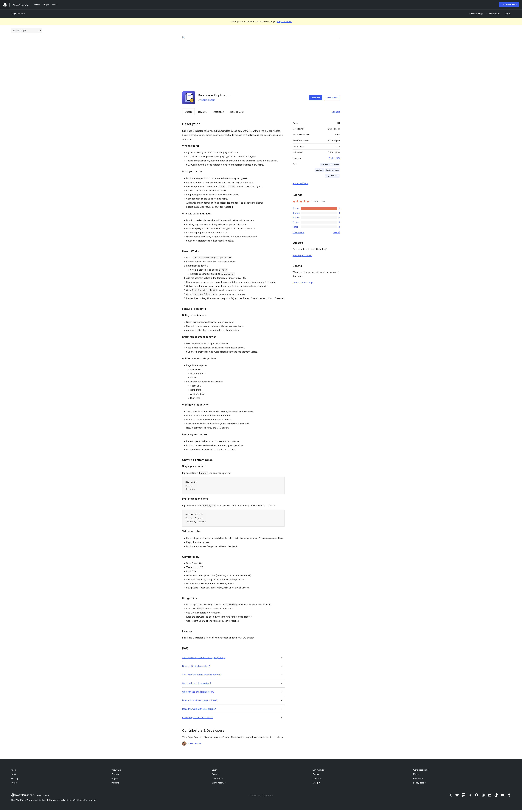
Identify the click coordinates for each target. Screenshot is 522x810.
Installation (218, 111)
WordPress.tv (219, 783)
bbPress (418, 778)
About (13, 770)
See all (336, 232)
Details (188, 111)
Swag (316, 783)
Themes (115, 774)
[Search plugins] (39, 30)
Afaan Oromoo (43, 795)
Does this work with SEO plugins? (199, 709)
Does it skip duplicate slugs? (196, 666)
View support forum (302, 255)
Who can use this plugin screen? (198, 692)
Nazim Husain (208, 100)
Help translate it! (284, 21)
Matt (416, 774)
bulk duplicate (326, 164)
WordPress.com (421, 770)
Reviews (202, 111)
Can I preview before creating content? (202, 674)
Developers (217, 778)
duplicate (320, 170)
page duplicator (332, 176)
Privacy (14, 783)
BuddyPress (419, 783)
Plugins (114, 778)
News (13, 774)
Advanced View (300, 183)
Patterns (115, 783)
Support (336, 111)
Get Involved (318, 770)
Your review (298, 232)
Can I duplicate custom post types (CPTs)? (203, 657)
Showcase (116, 770)
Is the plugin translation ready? (197, 717)
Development (237, 111)
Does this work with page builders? (199, 700)
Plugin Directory (18, 14)
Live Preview (332, 97)
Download (315, 97)
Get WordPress (509, 5)
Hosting (14, 778)
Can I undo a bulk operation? (196, 683)
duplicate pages (332, 170)
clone (336, 164)
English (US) (334, 158)
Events (316, 774)
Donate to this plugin (303, 282)
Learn (214, 770)
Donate (317, 778)
